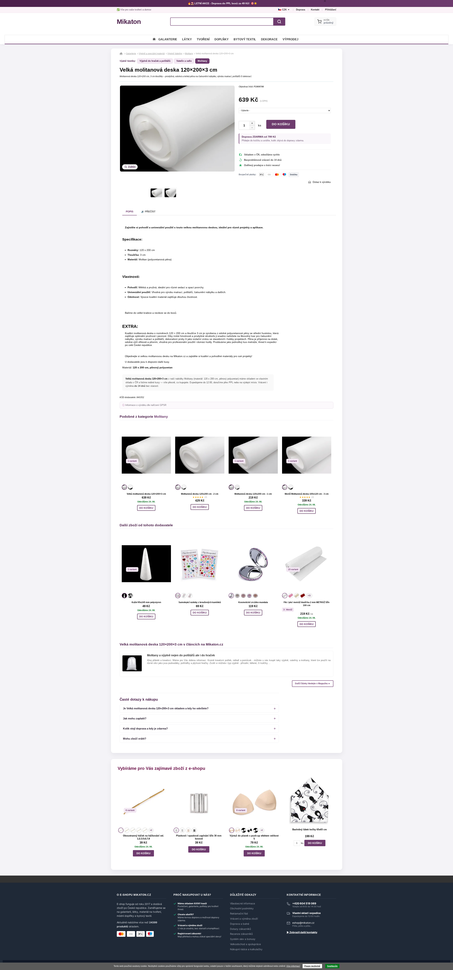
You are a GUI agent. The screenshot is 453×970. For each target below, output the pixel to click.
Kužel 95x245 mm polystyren (146, 602)
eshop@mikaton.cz (303, 922)
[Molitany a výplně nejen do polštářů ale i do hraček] (132, 657)
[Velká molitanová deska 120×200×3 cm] (146, 455)
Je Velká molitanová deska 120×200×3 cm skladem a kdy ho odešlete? (165, 708)
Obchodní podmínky (242, 908)
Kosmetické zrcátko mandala (253, 602)
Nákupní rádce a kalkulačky (246, 949)
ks (259, 125)
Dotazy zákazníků (240, 929)
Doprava (300, 9)
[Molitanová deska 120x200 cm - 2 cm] (199, 455)
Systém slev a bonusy (242, 939)
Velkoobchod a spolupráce (245, 944)
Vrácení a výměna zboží (244, 918)
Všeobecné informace (242, 903)
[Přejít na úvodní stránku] (121, 53)
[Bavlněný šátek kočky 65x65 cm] (309, 801)
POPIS (129, 211)
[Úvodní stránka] (154, 39)
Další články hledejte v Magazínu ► (312, 683)
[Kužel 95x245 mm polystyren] (146, 563)
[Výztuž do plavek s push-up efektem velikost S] (254, 801)
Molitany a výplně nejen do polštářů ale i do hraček (181, 655)
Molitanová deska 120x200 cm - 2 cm (199, 494)
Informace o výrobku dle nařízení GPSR (145, 405)
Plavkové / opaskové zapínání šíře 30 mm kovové (199, 837)
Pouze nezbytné (312, 966)
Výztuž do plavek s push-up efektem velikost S (254, 837)
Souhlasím (332, 966)
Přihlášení (330, 9)
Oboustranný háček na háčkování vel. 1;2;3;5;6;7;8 (143, 837)
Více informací (293, 966)
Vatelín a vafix (184, 61)
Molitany (202, 61)
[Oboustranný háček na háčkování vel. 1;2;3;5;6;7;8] (143, 801)
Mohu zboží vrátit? (134, 738)
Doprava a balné (239, 923)
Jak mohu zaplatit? (134, 718)
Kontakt (315, 9)
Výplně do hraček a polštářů (155, 61)
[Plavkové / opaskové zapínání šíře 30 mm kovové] (199, 801)
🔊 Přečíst (148, 211)
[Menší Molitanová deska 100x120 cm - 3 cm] (306, 455)
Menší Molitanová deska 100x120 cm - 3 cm (307, 494)
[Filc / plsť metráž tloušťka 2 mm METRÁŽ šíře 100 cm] (306, 563)
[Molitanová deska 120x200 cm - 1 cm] (253, 455)
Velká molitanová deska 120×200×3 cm (146, 494)
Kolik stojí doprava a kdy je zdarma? (145, 728)
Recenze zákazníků (241, 934)
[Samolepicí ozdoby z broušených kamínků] (199, 563)
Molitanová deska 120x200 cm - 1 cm (253, 494)
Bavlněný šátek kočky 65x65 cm (309, 829)
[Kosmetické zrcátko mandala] (253, 563)
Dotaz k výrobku (322, 182)
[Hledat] (279, 22)
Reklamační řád (239, 913)
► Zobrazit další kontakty (302, 932)
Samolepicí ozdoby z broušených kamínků (200, 602)
